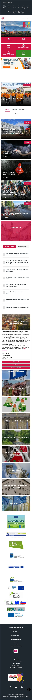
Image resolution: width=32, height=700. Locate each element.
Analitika (7, 355)
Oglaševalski (8, 358)
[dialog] (16, 350)
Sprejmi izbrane (16, 367)
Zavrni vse (16, 364)
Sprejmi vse (16, 361)
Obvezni (6, 353)
